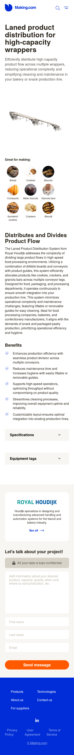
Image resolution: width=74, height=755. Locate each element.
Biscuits (48, 180)
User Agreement (32, 732)
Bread (13, 180)
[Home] (21, 7)
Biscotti (48, 216)
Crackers (31, 216)
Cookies (30, 180)
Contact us (44, 700)
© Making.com (37, 743)
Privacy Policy (11, 732)
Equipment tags (23, 458)
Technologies (46, 691)
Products (17, 691)
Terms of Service (53, 732)
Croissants (13, 198)
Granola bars (48, 198)
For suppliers (20, 708)
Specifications (22, 434)
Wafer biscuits (30, 198)
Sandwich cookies (12, 218)
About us (17, 700)
